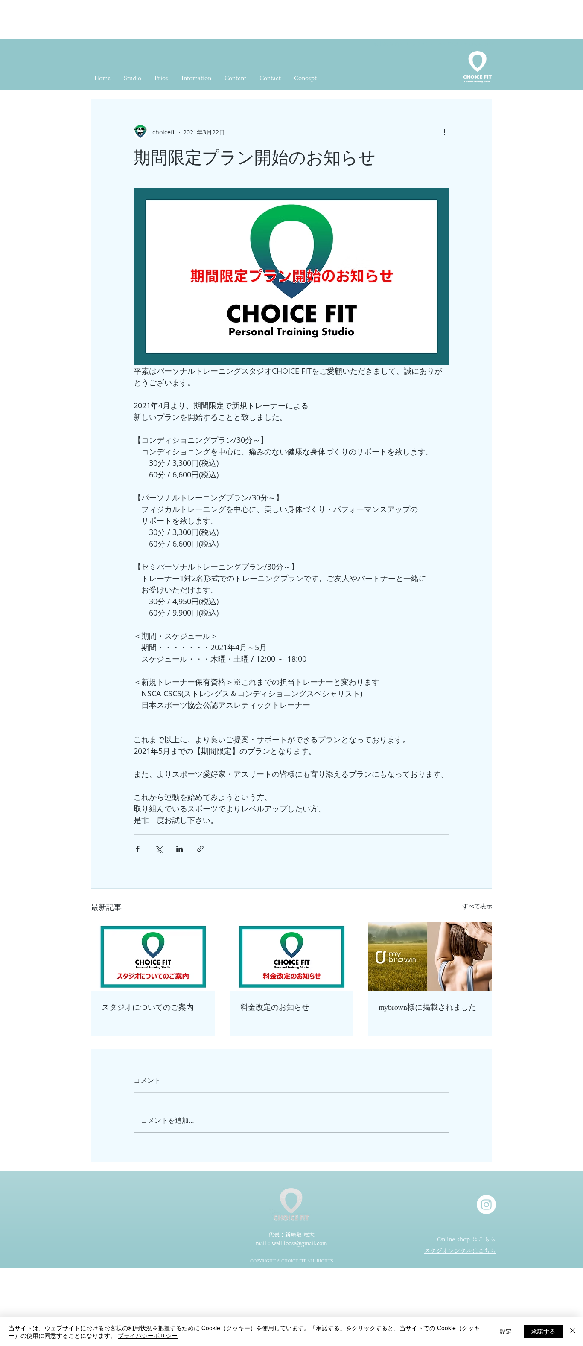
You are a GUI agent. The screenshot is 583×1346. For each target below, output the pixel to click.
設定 (506, 1331)
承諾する (543, 1331)
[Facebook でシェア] (138, 849)
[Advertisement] (155, 19)
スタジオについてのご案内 (148, 1007)
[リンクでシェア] (200, 849)
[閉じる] (573, 1331)
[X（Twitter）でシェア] (158, 849)
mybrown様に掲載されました (427, 1007)
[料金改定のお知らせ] (291, 956)
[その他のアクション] (444, 132)
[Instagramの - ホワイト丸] (486, 1204)
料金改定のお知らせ (274, 1007)
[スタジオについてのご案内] (153, 956)
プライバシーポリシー (148, 1335)
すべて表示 (477, 906)
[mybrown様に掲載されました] (430, 956)
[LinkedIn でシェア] (179, 849)
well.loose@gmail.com (299, 1243)
